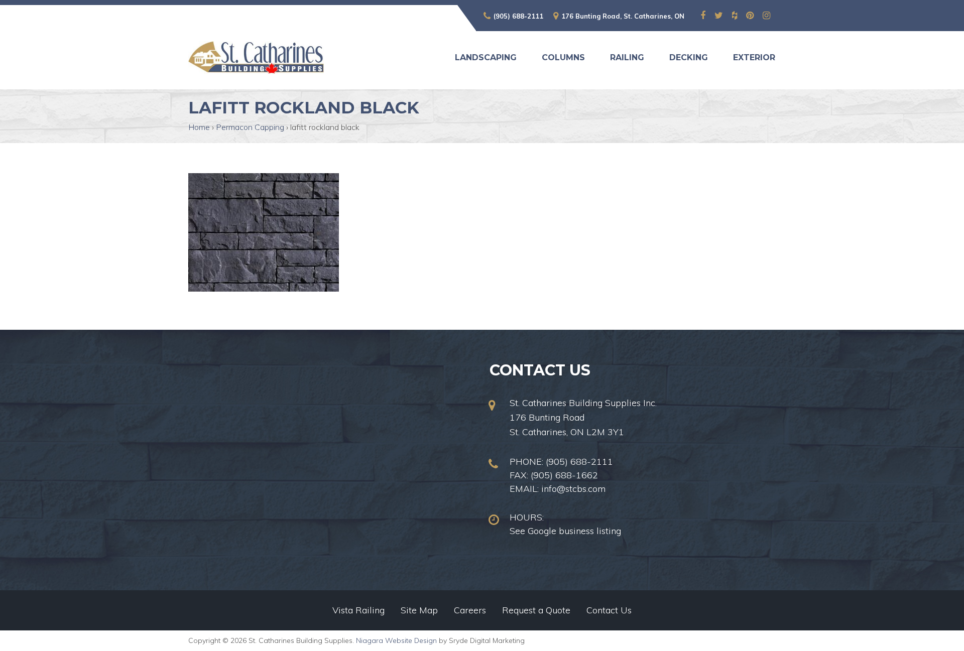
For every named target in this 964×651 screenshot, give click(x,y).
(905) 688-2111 (518, 16)
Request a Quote (536, 610)
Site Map (419, 610)
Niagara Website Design (396, 640)
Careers (470, 610)
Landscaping (486, 57)
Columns (563, 57)
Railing (627, 57)
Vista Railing (358, 610)
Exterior (754, 57)
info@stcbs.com (573, 488)
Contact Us (609, 610)
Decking (688, 57)
